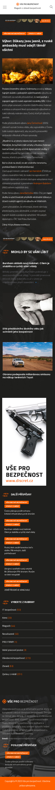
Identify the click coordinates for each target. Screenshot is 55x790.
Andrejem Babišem (42, 183)
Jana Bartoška (26, 193)
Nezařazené (8, 634)
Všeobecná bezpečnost (14, 33)
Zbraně (5, 666)
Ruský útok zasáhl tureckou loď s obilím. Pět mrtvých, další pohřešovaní (18, 550)
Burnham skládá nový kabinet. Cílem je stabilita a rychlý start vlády (26, 265)
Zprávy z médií (34, 33)
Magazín (6, 626)
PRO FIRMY (8, 642)
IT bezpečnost (9, 609)
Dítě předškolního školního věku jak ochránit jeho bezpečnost (23, 330)
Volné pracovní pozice (12, 650)
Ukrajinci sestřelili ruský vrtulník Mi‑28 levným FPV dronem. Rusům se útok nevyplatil (19, 571)
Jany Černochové (34, 123)
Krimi (4, 617)
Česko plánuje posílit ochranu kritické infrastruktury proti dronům (19, 512)
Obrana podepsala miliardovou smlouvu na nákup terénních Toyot (26, 376)
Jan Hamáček (35, 171)
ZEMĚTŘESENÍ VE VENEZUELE (17, 589)
